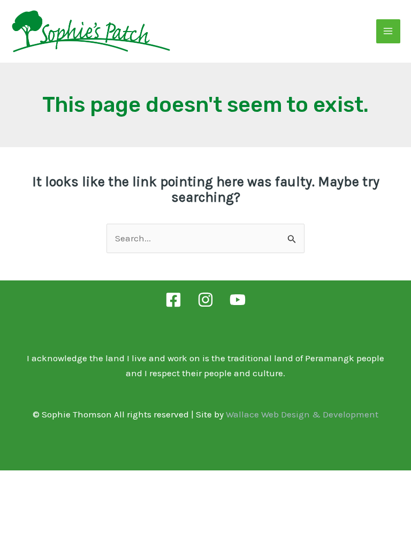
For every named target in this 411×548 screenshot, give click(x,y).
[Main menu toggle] (388, 31)
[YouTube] (238, 300)
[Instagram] (205, 300)
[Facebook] (173, 300)
